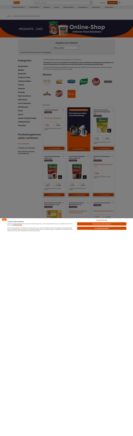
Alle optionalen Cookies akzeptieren (101, 224)
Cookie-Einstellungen (101, 220)
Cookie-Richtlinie (18, 225)
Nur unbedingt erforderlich (102, 228)
